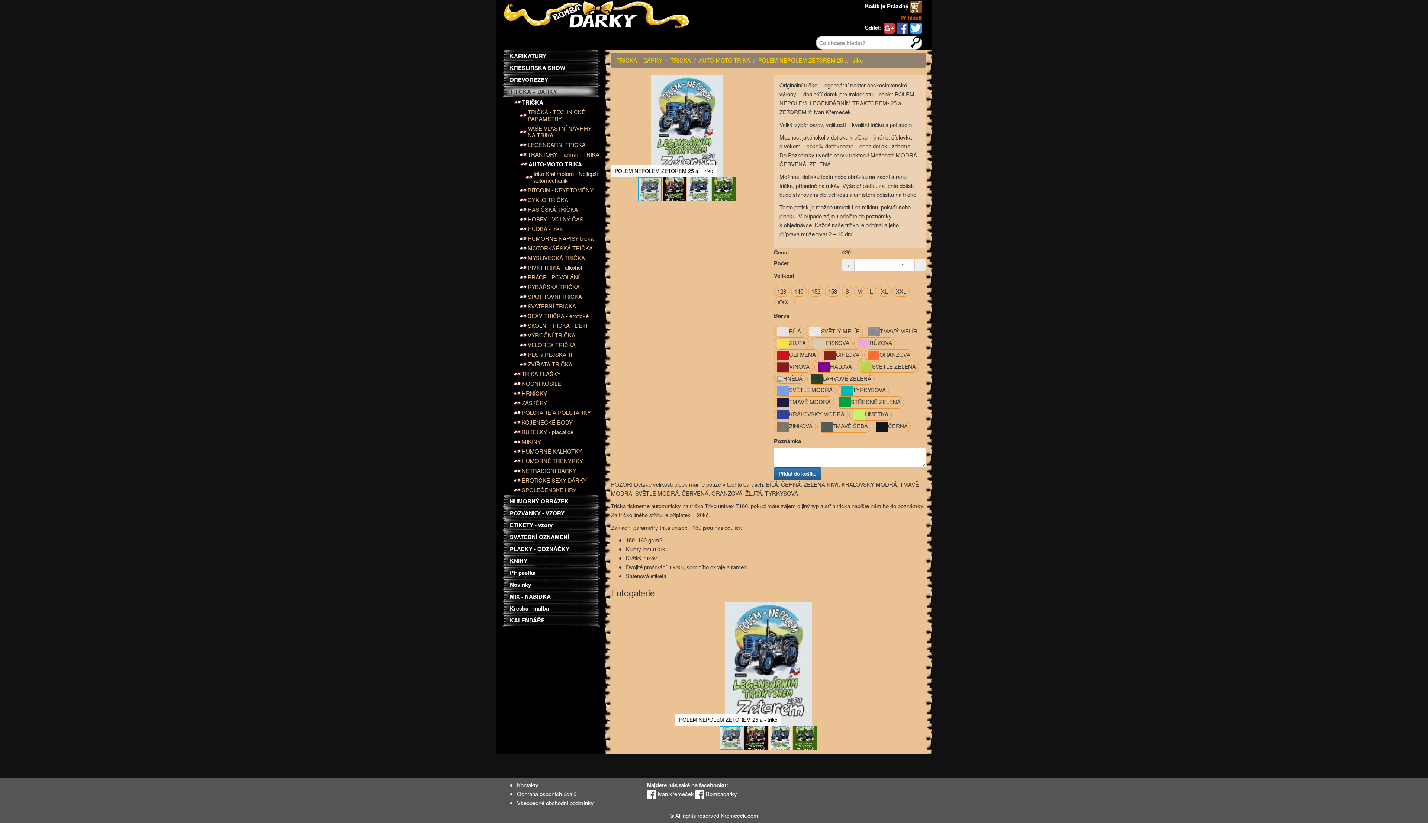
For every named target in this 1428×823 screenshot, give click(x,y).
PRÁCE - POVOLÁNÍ (553, 277)
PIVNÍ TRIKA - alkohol (555, 267)
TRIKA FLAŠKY (541, 374)
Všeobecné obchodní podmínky (555, 803)
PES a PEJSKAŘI (550, 354)
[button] (756, 82)
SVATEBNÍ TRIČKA (552, 306)
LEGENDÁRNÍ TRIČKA (557, 144)
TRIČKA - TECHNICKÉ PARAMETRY (556, 115)
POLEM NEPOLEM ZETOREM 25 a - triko (810, 60)
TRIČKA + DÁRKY (533, 91)
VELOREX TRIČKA (552, 345)
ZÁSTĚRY (534, 403)
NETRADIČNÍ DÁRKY (549, 470)
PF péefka (523, 573)
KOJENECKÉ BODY (547, 422)
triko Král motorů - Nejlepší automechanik (566, 177)
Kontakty (527, 785)
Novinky (520, 584)
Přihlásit (911, 18)
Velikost (784, 276)
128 (781, 291)
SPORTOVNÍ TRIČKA (555, 296)
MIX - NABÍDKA (530, 596)
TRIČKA (532, 102)
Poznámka (787, 441)
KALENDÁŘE (527, 620)
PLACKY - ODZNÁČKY (539, 549)
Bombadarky (720, 794)
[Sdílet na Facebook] (902, 27)
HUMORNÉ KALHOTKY (552, 451)
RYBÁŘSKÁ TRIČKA (554, 287)
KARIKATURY (528, 56)
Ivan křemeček (675, 794)
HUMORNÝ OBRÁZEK (539, 501)
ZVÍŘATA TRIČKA (550, 364)
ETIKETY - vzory (531, 525)
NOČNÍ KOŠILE (541, 383)
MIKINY (531, 441)
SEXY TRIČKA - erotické (558, 316)
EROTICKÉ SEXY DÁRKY (554, 480)
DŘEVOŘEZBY (529, 80)
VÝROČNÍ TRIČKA (551, 335)
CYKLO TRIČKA (548, 199)
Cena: (781, 252)
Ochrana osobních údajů (546, 794)
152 (815, 291)
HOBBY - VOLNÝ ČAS (555, 219)
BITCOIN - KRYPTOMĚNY (561, 190)
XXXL (784, 302)
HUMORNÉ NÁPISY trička (561, 238)
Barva (781, 315)
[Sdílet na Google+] (889, 27)
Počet (781, 263)
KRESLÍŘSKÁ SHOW (537, 68)
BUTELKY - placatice (547, 432)
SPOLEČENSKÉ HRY (549, 490)
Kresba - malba (529, 608)
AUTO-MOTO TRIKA (555, 164)
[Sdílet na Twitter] (916, 27)
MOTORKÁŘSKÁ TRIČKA (560, 248)
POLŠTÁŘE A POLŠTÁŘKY (556, 412)
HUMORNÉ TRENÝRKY (552, 461)
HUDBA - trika (545, 228)
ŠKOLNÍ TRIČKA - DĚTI (557, 325)
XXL (901, 291)
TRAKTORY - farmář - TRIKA (563, 154)
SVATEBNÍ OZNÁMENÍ (539, 537)
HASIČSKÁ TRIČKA (553, 209)
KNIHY (518, 561)
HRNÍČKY (534, 393)
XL (884, 291)
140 (798, 291)
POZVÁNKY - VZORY (537, 513)
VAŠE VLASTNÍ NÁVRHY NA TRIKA (560, 131)
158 (832, 291)
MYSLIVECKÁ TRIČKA (556, 257)
